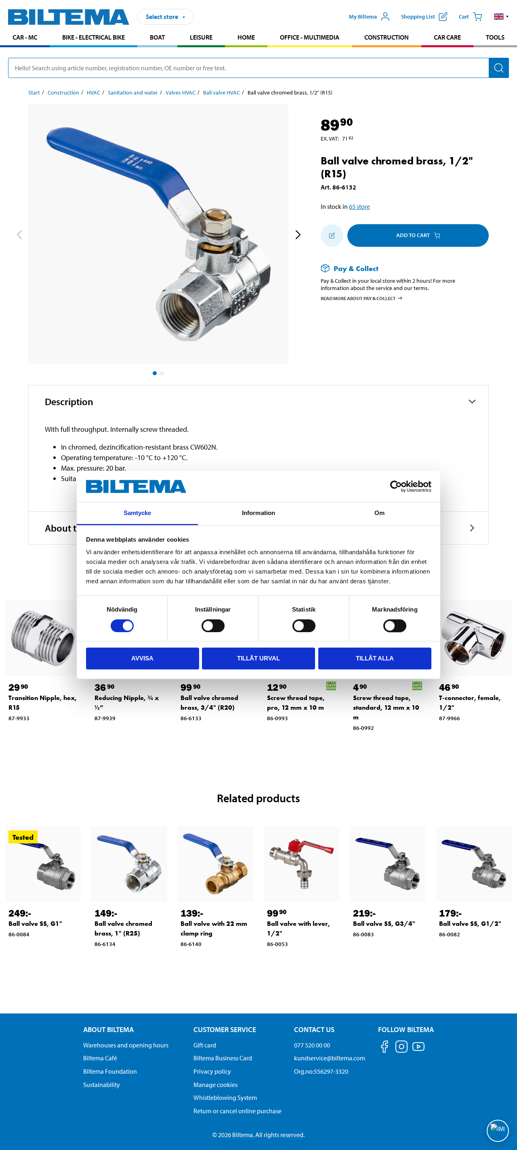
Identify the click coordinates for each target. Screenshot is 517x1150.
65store (359, 206)
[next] (298, 236)
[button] (501, 16)
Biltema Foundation (110, 1071)
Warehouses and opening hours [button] (125, 1045)
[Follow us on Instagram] (401, 1048)
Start (34, 92)
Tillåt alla (375, 658)
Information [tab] (258, 513)
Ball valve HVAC (221, 92)
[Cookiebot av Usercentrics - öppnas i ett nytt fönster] (396, 486)
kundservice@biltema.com (329, 1058)
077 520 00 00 (312, 1045)
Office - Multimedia (309, 37)
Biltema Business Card (222, 1058)
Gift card (204, 1045)
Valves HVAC (180, 92)
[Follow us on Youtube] (418, 1050)
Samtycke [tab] (137, 513)
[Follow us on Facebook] (384, 1048)
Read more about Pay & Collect (358, 298)
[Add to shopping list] (332, 235)
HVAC (93, 92)
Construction (386, 37)
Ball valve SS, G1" (35, 923)
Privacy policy (212, 1071)
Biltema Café (100, 1058)
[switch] (213, 625)
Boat (157, 37)
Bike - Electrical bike (93, 37)
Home (246, 37)
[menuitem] (25, 38)
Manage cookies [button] (215, 1085)
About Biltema (108, 1029)
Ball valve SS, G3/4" (384, 923)
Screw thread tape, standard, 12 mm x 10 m (386, 707)
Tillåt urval (258, 658)
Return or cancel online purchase (237, 1111)
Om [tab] (379, 513)
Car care (447, 37)
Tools (495, 37)
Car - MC (25, 37)
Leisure (201, 37)
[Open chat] (497, 1130)
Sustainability (101, 1085)
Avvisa (142, 658)
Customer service (224, 1029)
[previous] (19, 236)
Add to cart (413, 235)
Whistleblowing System (225, 1097)
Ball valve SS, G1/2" (470, 923)
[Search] (499, 68)
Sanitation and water (133, 92)
